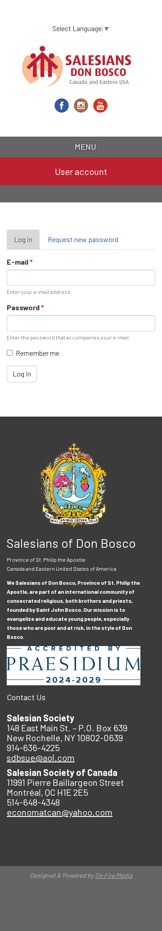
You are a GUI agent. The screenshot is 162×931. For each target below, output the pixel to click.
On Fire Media (113, 875)
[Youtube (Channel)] (100, 105)
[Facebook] (61, 105)
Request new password (83, 239)
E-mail (20, 261)
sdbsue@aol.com (41, 757)
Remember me (37, 353)
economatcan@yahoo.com (59, 812)
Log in (27, 242)
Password (25, 307)
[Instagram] (81, 105)
